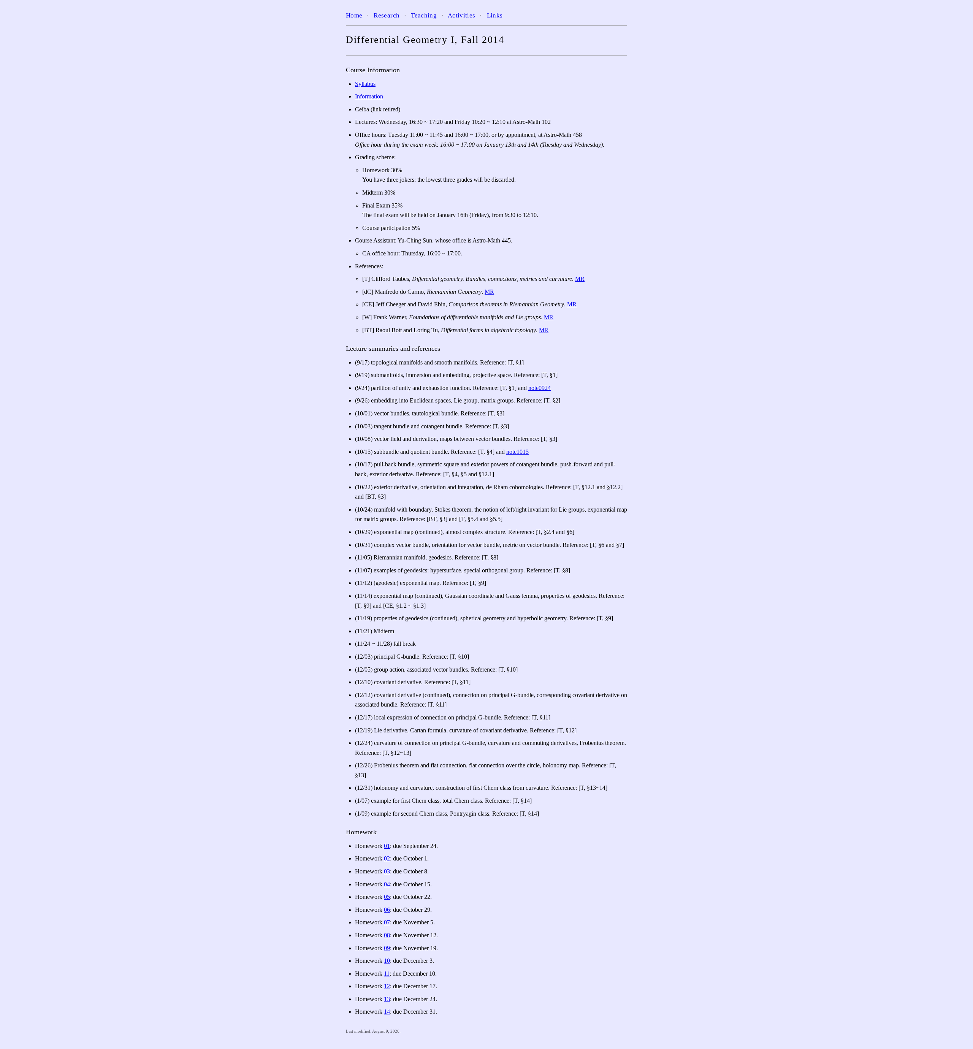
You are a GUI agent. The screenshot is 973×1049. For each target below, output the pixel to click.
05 (387, 897)
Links (495, 15)
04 (387, 884)
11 (387, 973)
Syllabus (365, 84)
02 (387, 858)
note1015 (517, 451)
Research (386, 15)
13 (387, 999)
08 (387, 935)
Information (369, 96)
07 (387, 922)
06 (387, 909)
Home (354, 15)
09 (387, 948)
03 (387, 871)
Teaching (424, 15)
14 (387, 1011)
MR (580, 279)
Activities (461, 15)
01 (387, 846)
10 (387, 960)
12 (387, 986)
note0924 (539, 388)
